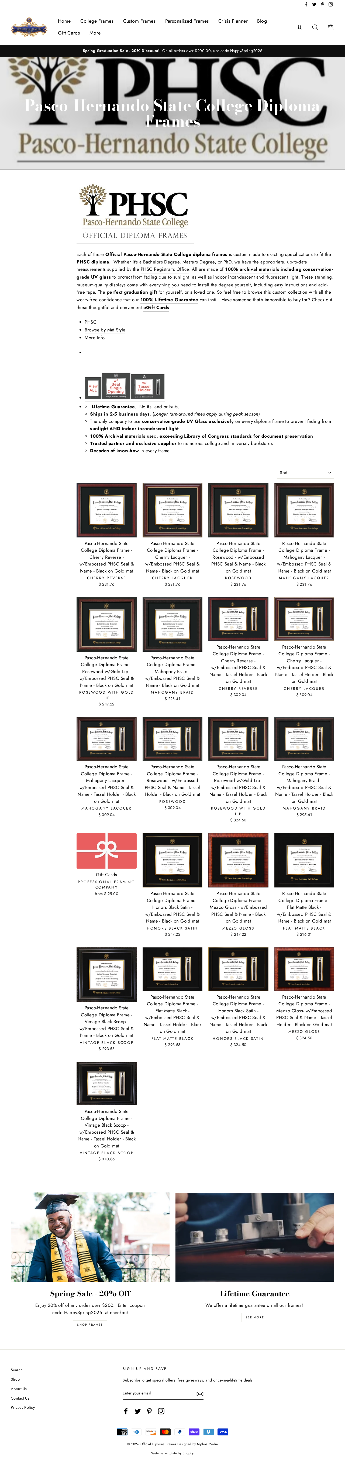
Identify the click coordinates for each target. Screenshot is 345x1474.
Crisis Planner (233, 21)
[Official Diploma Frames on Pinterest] (149, 1411)
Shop (15, 1379)
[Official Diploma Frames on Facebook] (126, 1411)
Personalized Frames (187, 21)
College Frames (96, 21)
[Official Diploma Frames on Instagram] (161, 1411)
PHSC (90, 322)
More (95, 32)
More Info (95, 337)
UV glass (101, 277)
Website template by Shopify (172, 1453)
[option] (172, 51)
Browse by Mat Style (105, 330)
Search (17, 1370)
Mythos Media (207, 1444)
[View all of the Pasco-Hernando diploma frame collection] (93, 379)
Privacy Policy (23, 1407)
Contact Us (20, 1398)
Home (64, 21)
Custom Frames (139, 21)
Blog (262, 21)
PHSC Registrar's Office (165, 269)
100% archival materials (252, 269)
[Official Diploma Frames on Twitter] (137, 1411)
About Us (19, 1388)
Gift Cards (69, 32)
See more (255, 1317)
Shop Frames (90, 1324)
